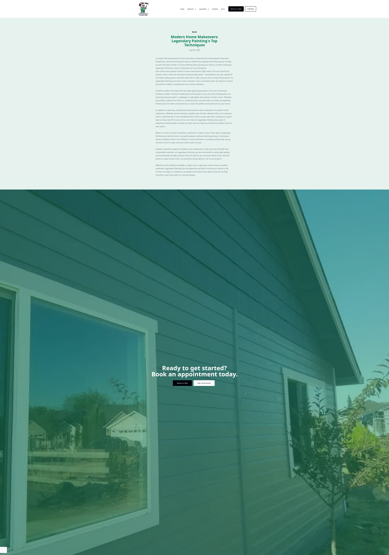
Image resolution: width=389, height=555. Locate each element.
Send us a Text (236, 9)
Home (182, 9)
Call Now (250, 9)
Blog (223, 9)
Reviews (215, 9)
